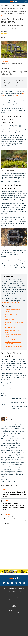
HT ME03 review (10, 327)
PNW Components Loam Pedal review (13, 343)
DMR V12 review (10, 319)
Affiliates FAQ (4, 15)
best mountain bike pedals (10, 303)
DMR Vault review (10, 317)
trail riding (16, 96)
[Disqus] (14, 548)
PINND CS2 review (11, 339)
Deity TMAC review (11, 314)
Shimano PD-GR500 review (13, 346)
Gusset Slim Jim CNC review (14, 322)
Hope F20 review (10, 325)
